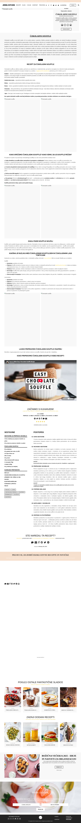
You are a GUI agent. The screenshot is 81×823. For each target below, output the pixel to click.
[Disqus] (40, 605)
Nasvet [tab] (35, 461)
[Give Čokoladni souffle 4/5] (42, 421)
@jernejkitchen (27, 538)
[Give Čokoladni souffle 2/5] (39, 421)
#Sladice (66, 8)
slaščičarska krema (60, 265)
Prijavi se (40, 809)
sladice (13, 489)
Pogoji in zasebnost (69, 817)
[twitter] (55, 5)
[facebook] (48, 5)
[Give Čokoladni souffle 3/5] (40, 421)
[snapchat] (58, 5)
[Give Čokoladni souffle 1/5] (37, 421)
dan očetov (16, 494)
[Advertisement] (15, 507)
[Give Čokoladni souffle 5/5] (44, 421)
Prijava (73, 5)
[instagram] (46, 5)
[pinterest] (51, 5)
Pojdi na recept (66, 29)
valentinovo (21, 492)
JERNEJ (8, 5)
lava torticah (47, 258)
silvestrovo (7, 497)
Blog (24, 5)
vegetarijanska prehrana (11, 492)
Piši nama (68, 819)
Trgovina (42, 5)
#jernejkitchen (60, 538)
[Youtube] (53, 5)
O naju (29, 5)
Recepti (18, 5)
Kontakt (35, 5)
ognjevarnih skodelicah (43, 71)
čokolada (7, 489)
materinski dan (8, 494)
